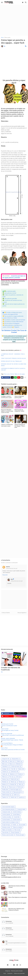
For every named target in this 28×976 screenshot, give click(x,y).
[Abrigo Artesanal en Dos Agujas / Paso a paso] (21, 419)
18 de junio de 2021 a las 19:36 (16, 581)
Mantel (13, 781)
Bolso (4, 763)
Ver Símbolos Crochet (9, 330)
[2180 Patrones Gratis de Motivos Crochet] (4, 887)
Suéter (16, 794)
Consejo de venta (6, 811)
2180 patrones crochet (10, 293)
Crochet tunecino (16, 819)
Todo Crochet (4, 729)
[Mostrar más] (25, 377)
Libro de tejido (22, 824)
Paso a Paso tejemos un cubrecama (17, 897)
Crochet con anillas (6, 817)
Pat (12, 579)
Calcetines (5, 766)
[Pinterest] (18, 377)
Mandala (5, 781)
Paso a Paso (4, 748)
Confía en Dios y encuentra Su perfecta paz (12, 735)
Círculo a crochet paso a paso (9, 725)
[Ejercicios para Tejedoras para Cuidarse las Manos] (4, 910)
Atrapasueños (16, 758)
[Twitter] (12, 377)
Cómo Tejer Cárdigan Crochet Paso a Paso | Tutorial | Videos (17, 892)
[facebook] (7, 965)
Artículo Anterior (6, 612)
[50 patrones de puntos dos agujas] (4, 904)
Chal (13, 769)
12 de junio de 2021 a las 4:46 (11, 568)
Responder (5, 574)
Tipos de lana (5, 832)
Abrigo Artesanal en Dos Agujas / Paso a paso (20, 426)
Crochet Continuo (17, 811)
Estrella (20, 774)
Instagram (16, 323)
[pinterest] (17, 965)
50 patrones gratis (11, 291)
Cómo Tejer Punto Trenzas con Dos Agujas (13, 358)
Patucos (12, 787)
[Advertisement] (14, 20)
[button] (2, 2)
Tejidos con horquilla (7, 829)
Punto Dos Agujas (15, 789)
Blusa (12, 761)
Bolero (19, 761)
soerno (8, 566)
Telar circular (17, 829)
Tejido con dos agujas (20, 374)
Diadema (13, 774)
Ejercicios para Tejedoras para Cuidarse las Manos (16, 909)
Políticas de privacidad (19, 973)
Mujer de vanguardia (6, 733)
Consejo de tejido (21, 809)
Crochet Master (16, 814)
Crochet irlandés (6, 819)
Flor (11, 776)
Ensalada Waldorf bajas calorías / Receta (12, 740)
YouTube (22, 319)
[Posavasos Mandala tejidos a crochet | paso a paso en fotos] (7, 404)
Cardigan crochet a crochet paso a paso (6, 397)
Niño (4, 787)
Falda (4, 776)
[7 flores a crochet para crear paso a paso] (7, 419)
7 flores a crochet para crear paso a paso (7, 425)
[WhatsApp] (15, 377)
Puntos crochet (6, 792)
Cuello (4, 774)
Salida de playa (6, 794)
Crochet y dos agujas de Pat (10, 314)
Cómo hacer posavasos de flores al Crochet (12, 749)
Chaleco (21, 769)
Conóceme (9, 973)
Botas (11, 763)
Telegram (16, 327)
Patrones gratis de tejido (17, 970)
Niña (21, 784)
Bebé (4, 761)
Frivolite (14, 824)
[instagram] (20, 965)
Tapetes (5, 797)
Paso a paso (7, 37)
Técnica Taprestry (15, 832)
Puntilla (5, 789)
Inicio (2, 37)
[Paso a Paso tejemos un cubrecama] (4, 899)
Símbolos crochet (6, 827)
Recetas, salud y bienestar (8, 738)
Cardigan (5, 769)
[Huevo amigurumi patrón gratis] (21, 390)
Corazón (5, 771)
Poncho (12, 374)
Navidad (13, 784)
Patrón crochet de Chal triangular (11, 361)
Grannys (5, 779)
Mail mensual (19, 321)
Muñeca (5, 784)
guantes (21, 797)
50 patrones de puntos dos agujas (17, 903)
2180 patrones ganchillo (10, 298)
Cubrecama (14, 771)
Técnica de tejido (20, 835)
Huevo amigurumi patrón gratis (19, 397)
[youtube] (14, 965)
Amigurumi (5, 758)
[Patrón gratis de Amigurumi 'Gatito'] (21, 404)
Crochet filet (16, 817)
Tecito (15, 318)
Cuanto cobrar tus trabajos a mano (10, 822)
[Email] (21, 377)
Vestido (13, 797)
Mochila (21, 781)
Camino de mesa (16, 766)
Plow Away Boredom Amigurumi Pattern (12, 744)
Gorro (18, 776)
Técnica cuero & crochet (7, 835)
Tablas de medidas (17, 827)
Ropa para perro (18, 792)
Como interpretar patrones (8, 809)
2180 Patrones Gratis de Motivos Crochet (16, 886)
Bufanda (19, 763)
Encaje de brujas (6, 824)
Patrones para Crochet (7, 724)
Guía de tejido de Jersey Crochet (9, 730)
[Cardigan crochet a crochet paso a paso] (7, 390)
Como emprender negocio (8, 806)
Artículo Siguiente (22, 612)
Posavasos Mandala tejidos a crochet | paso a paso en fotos (7, 411)
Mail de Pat (15, 779)
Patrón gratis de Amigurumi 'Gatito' (19, 410)
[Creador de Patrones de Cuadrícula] (14, 659)
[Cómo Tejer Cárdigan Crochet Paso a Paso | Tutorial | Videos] (4, 893)
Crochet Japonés (6, 814)
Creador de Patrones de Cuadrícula (10, 669)
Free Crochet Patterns (7, 743)
